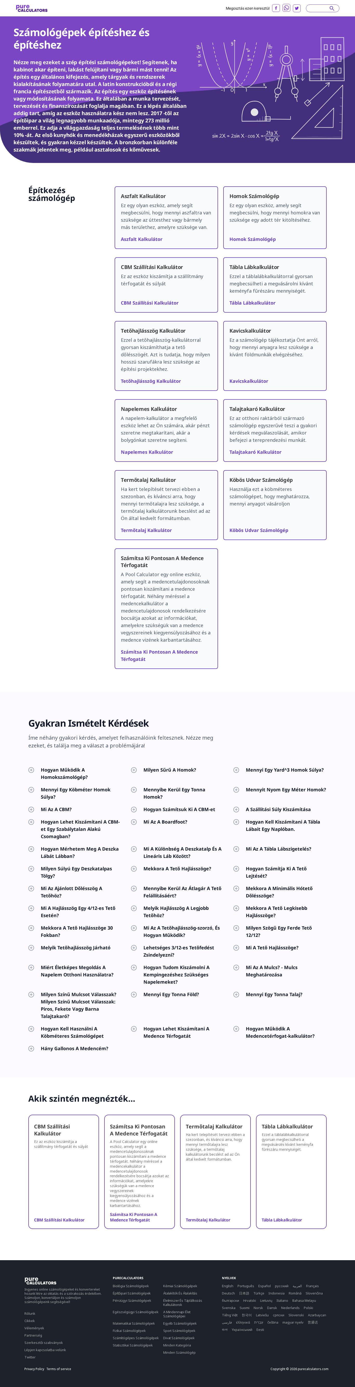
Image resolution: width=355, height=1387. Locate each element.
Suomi (244, 1308)
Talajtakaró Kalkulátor (255, 452)
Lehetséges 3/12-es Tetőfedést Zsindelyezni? (178, 951)
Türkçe (258, 1293)
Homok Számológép (252, 239)
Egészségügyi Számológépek (136, 1312)
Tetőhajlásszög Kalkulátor (151, 381)
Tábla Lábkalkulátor (252, 303)
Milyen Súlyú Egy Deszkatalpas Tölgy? (76, 872)
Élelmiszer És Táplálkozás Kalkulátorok (182, 1302)
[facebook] (276, 8)
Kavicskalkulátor (248, 381)
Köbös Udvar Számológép (258, 530)
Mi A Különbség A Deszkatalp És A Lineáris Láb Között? (182, 852)
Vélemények (34, 1328)
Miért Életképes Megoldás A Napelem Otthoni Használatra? (77, 971)
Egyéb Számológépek (180, 1323)
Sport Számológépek (179, 1331)
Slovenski (296, 1315)
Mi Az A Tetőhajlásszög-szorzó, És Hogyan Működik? (181, 931)
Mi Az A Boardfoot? (165, 822)
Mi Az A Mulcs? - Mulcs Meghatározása (272, 971)
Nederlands (290, 1308)
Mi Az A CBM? (56, 809)
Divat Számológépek (179, 1338)
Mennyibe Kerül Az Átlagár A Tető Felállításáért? (182, 892)
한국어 (247, 1315)
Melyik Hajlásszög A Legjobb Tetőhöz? (176, 911)
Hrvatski (249, 1300)
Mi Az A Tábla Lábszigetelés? (278, 849)
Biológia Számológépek (131, 1286)
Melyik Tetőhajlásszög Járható (75, 947)
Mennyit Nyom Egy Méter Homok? (286, 789)
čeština (272, 1322)
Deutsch (228, 1293)
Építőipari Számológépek (132, 1293)
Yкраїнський (242, 1329)
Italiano (282, 1300)
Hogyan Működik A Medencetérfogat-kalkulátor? (280, 1032)
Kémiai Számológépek (180, 1286)
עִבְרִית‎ (258, 1322)
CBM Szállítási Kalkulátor (150, 303)
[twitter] (297, 8)
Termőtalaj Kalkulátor (146, 530)
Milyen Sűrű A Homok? (169, 770)
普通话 (313, 1322)
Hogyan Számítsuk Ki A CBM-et (179, 809)
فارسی (227, 1322)
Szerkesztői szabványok (43, 1342)
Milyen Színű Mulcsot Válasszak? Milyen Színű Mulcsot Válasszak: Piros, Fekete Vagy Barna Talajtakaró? (78, 1005)
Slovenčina (314, 1293)
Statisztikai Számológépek (133, 1345)
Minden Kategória (177, 1345)
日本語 (244, 1293)
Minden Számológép (179, 1352)
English (227, 1286)
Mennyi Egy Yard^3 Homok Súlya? (285, 770)
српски (278, 1315)
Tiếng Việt (230, 1315)
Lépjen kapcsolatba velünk (45, 1350)
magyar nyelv (293, 1322)
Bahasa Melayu (304, 1300)
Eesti (260, 1329)
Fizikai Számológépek (129, 1331)
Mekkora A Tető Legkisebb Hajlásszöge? (276, 911)
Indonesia (276, 1293)
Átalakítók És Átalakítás (180, 1293)
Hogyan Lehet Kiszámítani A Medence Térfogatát (176, 1032)
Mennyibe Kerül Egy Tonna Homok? (174, 793)
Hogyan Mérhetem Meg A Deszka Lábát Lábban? (80, 852)
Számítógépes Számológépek (136, 1338)
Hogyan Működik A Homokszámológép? (64, 773)
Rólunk (29, 1313)
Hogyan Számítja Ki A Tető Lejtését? (276, 872)
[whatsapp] (286, 8)
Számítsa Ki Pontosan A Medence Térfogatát (133, 1217)
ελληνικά (243, 1322)
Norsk (258, 1308)
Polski (308, 1308)
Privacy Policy (34, 1369)
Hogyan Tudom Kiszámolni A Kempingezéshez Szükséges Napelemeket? (176, 974)
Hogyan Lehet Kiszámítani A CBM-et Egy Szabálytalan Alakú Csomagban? (80, 829)
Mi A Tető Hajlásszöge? (272, 947)
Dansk (272, 1308)
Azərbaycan (317, 1315)
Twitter (30, 1357)
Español (264, 1286)
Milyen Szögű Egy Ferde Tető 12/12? (279, 931)
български (230, 1300)
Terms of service (58, 1369)
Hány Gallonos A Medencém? (74, 1048)
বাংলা (225, 1329)
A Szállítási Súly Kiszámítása (278, 809)
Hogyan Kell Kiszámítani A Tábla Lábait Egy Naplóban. (283, 825)
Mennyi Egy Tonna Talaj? (274, 994)
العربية (297, 1286)
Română (295, 1293)
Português (246, 1286)
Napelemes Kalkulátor (147, 452)
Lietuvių (266, 1300)
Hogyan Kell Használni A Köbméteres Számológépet (72, 1032)
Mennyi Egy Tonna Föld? (171, 994)
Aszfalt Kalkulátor (141, 239)
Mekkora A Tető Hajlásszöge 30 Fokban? (77, 931)
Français (312, 1286)
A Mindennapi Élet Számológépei (176, 1314)
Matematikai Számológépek (134, 1323)
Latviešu (262, 1315)
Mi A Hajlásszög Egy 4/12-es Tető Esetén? (78, 911)
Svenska (228, 1308)
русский (281, 1286)
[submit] (332, 8)
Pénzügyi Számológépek (132, 1300)
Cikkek (29, 1321)
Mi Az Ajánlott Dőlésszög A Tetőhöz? (71, 892)
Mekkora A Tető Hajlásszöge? (177, 868)
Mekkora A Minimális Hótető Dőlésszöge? (279, 892)
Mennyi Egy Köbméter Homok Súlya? (75, 793)
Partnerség (33, 1335)
